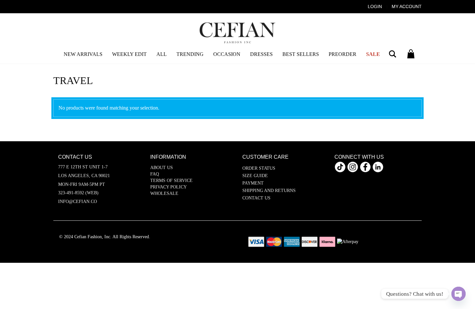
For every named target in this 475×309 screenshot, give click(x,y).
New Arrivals (83, 54)
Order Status (258, 168)
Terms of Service (171, 180)
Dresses (261, 54)
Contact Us (256, 198)
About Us (161, 167)
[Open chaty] (458, 294)
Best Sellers (300, 54)
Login (375, 6)
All (161, 54)
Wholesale (164, 193)
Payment (253, 183)
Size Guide (255, 175)
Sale (373, 54)
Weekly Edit (129, 54)
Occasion (226, 54)
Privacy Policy (168, 187)
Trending (190, 54)
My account (407, 6)
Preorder (342, 54)
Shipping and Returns (269, 190)
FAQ (154, 174)
